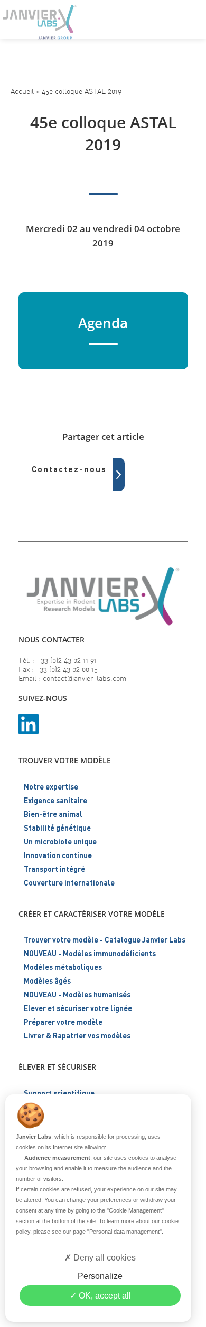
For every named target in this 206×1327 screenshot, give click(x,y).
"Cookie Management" (135, 1210)
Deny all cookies (103, 1257)
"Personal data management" (124, 1231)
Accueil (22, 90)
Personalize (100, 1276)
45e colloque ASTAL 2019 (81, 90)
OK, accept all (104, 1295)
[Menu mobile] (190, 18)
